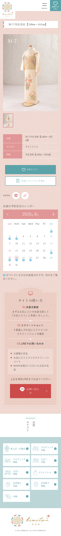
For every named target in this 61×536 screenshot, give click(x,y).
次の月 (53, 214)
